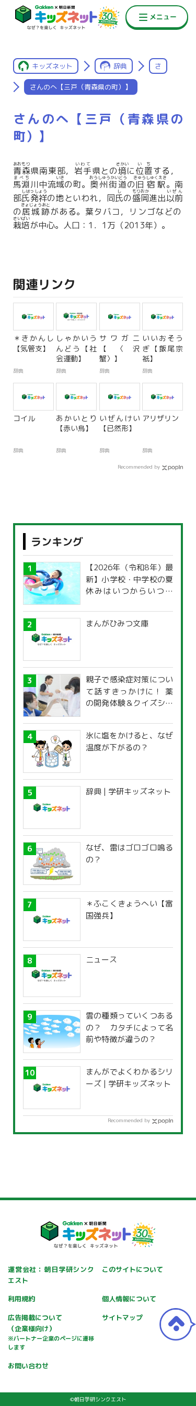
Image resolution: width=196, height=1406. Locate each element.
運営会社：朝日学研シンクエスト (51, 1275)
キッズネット (52, 66)
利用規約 (21, 1298)
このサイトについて (132, 1269)
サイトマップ (122, 1317)
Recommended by (139, 466)
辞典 (120, 66)
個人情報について (129, 1298)
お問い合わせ (28, 1365)
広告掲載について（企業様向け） (51, 1332)
